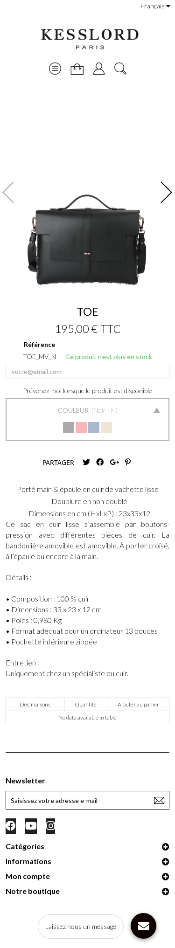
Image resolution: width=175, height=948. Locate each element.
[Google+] (114, 462)
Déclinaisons (35, 704)
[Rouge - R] (81, 427)
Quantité (86, 704)
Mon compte (28, 876)
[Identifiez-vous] (99, 68)
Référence (39, 344)
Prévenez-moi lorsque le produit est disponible (87, 390)
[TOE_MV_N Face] (88, 192)
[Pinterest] (128, 462)
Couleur (74, 410)
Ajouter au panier (138, 704)
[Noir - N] (68, 427)
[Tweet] (86, 462)
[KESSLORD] (89, 39)
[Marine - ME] (93, 427)
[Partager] (100, 462)
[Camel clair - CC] (106, 427)
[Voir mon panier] (77, 69)
